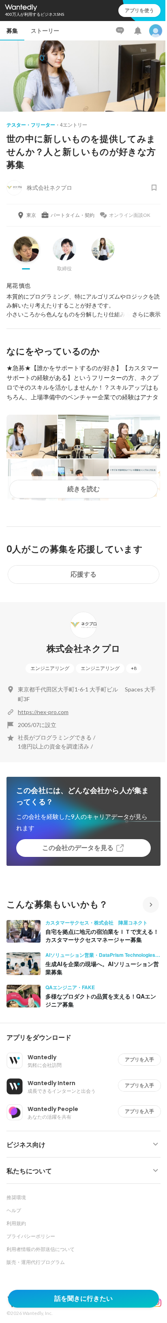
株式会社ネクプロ (84, 648)
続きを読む (83, 489)
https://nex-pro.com (43, 711)
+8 (134, 668)
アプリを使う (139, 10)
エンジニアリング (49, 668)
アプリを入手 (139, 1059)
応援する (83, 574)
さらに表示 (146, 314)
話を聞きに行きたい (83, 1298)
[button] (86, 1037)
